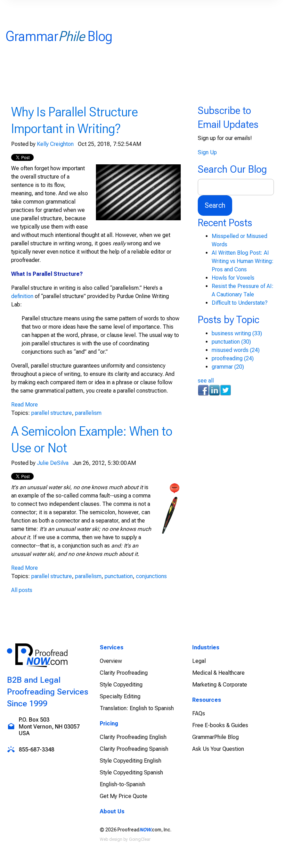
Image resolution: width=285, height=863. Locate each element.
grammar (228, 366)
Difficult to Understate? (240, 302)
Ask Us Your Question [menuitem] (218, 749)
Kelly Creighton (55, 144)
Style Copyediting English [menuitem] (130, 760)
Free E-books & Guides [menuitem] (220, 725)
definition (22, 296)
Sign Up (207, 152)
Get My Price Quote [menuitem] (123, 796)
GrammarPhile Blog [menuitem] (215, 737)
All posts (21, 590)
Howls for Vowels (233, 277)
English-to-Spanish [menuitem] (122, 784)
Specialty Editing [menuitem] (120, 696)
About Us (112, 811)
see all (206, 380)
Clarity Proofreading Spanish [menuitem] (134, 749)
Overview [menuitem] (111, 661)
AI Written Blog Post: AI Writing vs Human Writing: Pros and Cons (243, 261)
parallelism (88, 413)
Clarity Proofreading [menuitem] (124, 672)
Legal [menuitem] (199, 661)
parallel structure (51, 413)
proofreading (233, 358)
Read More (24, 404)
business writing (237, 333)
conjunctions (151, 576)
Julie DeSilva (52, 463)
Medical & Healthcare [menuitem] (218, 672)
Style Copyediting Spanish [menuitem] (131, 772)
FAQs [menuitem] (198, 713)
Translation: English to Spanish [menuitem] (137, 708)
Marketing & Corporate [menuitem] (219, 684)
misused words (236, 350)
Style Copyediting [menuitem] (121, 684)
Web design (111, 839)
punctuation (119, 576)
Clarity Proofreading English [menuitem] (133, 737)
